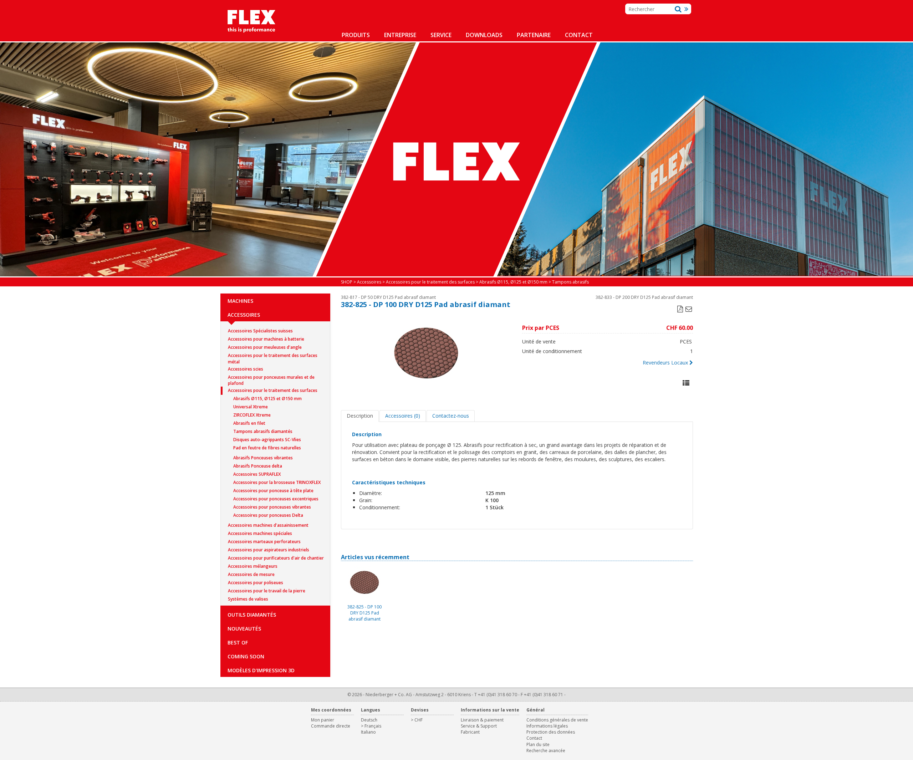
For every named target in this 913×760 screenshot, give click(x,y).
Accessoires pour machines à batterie (266, 339)
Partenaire (534, 35)
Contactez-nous (450, 415)
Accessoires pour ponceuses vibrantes (272, 507)
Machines (240, 300)
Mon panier (322, 720)
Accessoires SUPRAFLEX (257, 474)
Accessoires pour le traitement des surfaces (272, 390)
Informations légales (547, 726)
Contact (579, 35)
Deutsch (369, 720)
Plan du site (538, 744)
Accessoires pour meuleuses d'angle (265, 347)
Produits (356, 35)
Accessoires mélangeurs (252, 566)
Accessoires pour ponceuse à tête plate (273, 491)
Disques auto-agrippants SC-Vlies (267, 440)
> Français (371, 726)
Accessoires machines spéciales (260, 533)
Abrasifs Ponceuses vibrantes (263, 458)
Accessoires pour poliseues (255, 583)
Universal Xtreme (250, 407)
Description (360, 415)
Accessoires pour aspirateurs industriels (268, 550)
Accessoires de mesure (251, 574)
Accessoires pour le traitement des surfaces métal (272, 356)
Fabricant (470, 732)
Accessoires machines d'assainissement (268, 525)
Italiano (368, 732)
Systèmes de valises (248, 599)
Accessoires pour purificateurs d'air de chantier (276, 558)
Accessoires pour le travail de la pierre (266, 591)
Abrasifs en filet (249, 423)
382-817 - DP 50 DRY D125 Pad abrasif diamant (388, 297)
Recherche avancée (545, 751)
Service (441, 35)
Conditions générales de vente (557, 720)
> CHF (417, 720)
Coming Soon (246, 656)
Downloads (484, 35)
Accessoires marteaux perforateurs (264, 542)
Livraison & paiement (482, 720)
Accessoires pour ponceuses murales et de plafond (271, 378)
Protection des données (550, 732)
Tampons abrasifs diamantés (262, 431)
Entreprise (400, 35)
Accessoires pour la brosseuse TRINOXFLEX (277, 482)
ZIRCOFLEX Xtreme (252, 415)
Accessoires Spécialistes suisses (260, 331)
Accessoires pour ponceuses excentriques (275, 499)
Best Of (238, 642)
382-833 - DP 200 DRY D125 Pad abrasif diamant (644, 297)
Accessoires (244, 314)
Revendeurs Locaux (665, 362)
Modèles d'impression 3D (261, 670)
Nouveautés (244, 628)
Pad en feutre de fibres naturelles (267, 448)
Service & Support (479, 726)
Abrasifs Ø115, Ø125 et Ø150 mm (267, 399)
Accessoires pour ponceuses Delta (268, 515)
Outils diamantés (252, 614)
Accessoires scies (245, 369)
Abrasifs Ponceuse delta (257, 466)
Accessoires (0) (402, 415)
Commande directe (330, 726)
